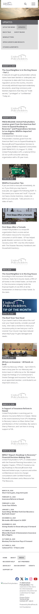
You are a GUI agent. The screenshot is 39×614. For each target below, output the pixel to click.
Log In (31, 601)
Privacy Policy (24, 597)
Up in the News (9, 27)
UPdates (21, 27)
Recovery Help (9, 561)
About (13, 558)
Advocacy (7, 566)
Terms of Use (24, 599)
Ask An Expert (19, 566)
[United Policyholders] (7, 4)
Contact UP (24, 601)
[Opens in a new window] (9, 583)
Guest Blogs (19, 32)
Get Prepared (23, 561)
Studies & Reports (10, 47)
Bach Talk (7, 32)
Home (5, 558)
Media (21, 558)
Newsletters (8, 37)
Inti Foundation (25, 607)
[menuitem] (9, 27)
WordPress (32, 604)
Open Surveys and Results (13, 42)
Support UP (8, 569)
